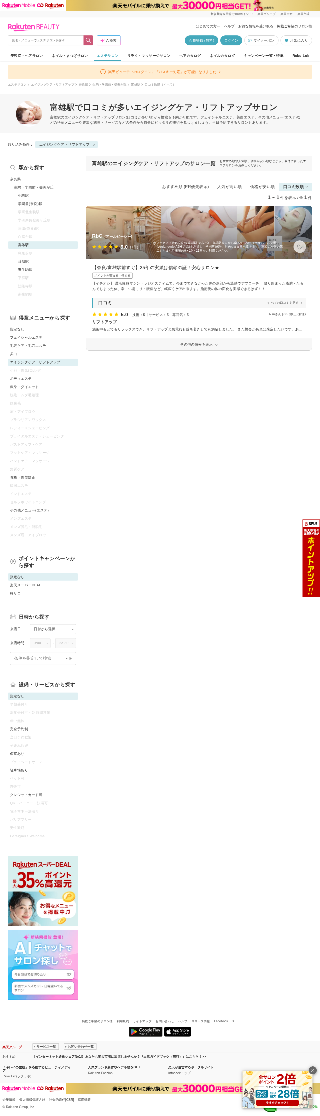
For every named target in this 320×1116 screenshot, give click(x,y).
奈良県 (83, 84)
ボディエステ (21, 379)
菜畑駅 (23, 261)
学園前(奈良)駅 (30, 204)
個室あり (17, 754)
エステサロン (107, 56)
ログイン (231, 40)
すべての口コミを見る (283, 302)
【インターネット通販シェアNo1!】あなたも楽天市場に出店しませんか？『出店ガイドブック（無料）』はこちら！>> (119, 1056)
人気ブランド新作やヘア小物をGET (114, 1067)
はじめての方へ (208, 26)
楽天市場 (304, 14)
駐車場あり (19, 770)
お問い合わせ (165, 1021)
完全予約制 (19, 729)
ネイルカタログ (222, 56)
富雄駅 (135, 84)
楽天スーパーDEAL (25, 585)
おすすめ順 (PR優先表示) (185, 187)
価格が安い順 (262, 187)
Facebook (221, 1021)
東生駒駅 (25, 270)
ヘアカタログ (190, 56)
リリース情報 (201, 1021)
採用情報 (84, 1100)
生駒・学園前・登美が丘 (109, 84)
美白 (13, 354)
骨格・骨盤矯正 (22, 477)
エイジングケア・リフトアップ (52, 84)
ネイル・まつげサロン (70, 56)
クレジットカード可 (26, 795)
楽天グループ (267, 14)
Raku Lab (301, 56)
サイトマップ (142, 1021)
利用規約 (123, 1021)
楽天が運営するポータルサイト (191, 1067)
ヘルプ (229, 26)
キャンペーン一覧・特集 (264, 56)
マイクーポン (264, 40)
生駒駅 (23, 196)
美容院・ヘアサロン (26, 56)
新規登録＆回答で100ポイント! (231, 14)
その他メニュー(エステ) (29, 510)
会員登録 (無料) (201, 40)
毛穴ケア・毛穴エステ (28, 346)
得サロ (15, 593)
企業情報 (9, 1100)
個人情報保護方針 (32, 1100)
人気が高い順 (229, 187)
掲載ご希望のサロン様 (294, 26)
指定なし (17, 329)
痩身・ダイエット (24, 387)
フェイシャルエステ (26, 337)
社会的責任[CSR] (61, 1100)
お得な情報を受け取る (255, 26)
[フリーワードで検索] (88, 40)
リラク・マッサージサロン (148, 56)
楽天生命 (286, 14)
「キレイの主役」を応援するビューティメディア (36, 1068)
